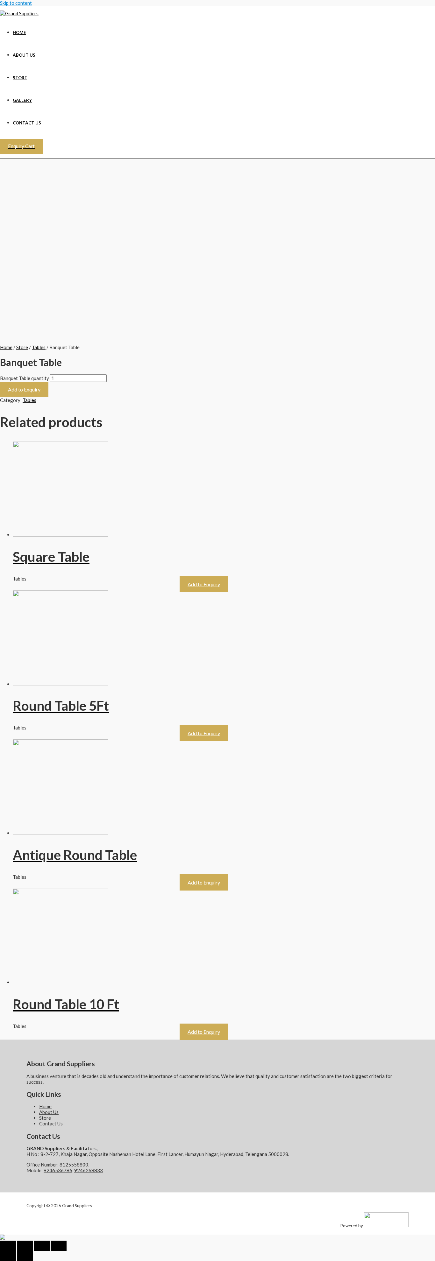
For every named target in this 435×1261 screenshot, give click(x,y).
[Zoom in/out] (59, 1246)
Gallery (22, 100)
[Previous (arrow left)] (8, 1256)
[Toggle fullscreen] (42, 1246)
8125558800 (74, 1164)
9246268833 (88, 1170)
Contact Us (27, 122)
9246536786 (58, 1170)
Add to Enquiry (24, 389)
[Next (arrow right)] (25, 1256)
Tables (39, 347)
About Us (24, 55)
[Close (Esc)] (8, 1246)
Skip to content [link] (16, 3)
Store (20, 77)
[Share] (25, 1246)
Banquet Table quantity (24, 378)
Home (19, 32)
